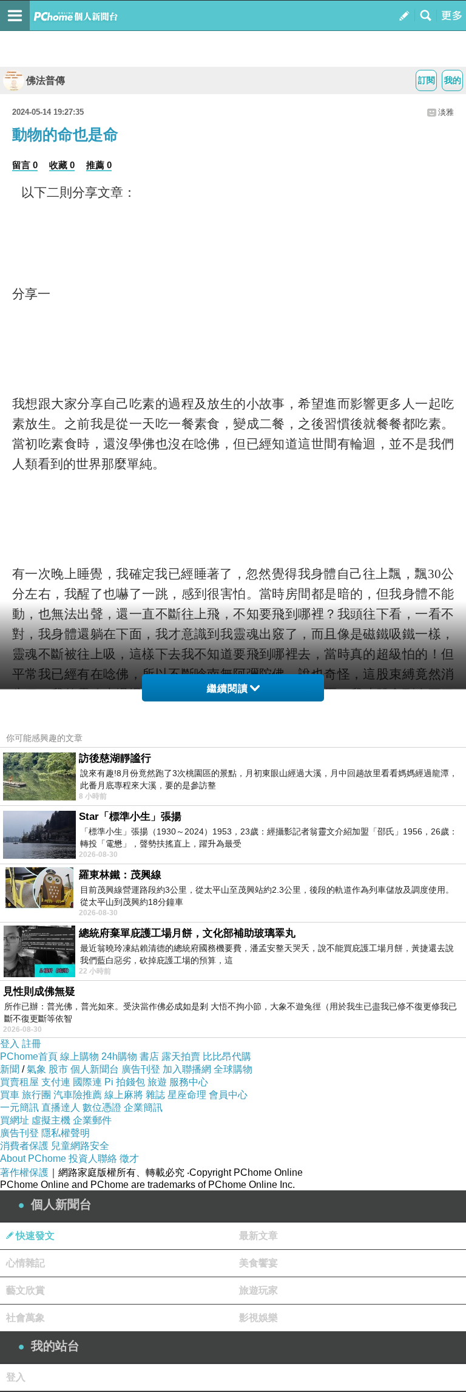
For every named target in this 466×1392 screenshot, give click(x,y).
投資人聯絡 (93, 1158)
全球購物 (233, 1069)
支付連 (55, 1082)
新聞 (9, 1069)
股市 (58, 1069)
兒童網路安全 (80, 1146)
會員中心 (228, 1095)
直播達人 (60, 1107)
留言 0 (25, 165)
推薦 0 (99, 165)
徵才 (129, 1158)
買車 (9, 1095)
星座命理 (186, 1095)
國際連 (87, 1082)
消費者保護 (24, 1146)
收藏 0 (62, 165)
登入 (9, 1044)
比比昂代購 (227, 1056)
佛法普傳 (45, 80)
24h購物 (119, 1056)
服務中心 (188, 1082)
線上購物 (79, 1056)
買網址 (14, 1120)
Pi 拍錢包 (124, 1082)
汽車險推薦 (77, 1095)
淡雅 (446, 112)
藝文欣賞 (25, 1290)
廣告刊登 (140, 1069)
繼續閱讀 (227, 688)
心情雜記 (25, 1263)
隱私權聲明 (65, 1133)
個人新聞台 (94, 1069)
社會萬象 (25, 1317)
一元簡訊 (19, 1107)
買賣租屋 (19, 1082)
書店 (149, 1056)
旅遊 (157, 1082)
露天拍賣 (180, 1056)
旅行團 (36, 1095)
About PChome (33, 1158)
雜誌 (155, 1095)
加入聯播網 (187, 1069)
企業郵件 (92, 1120)
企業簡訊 (143, 1107)
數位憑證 (102, 1107)
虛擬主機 (51, 1120)
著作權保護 (24, 1172)
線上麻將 (123, 1095)
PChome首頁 (29, 1056)
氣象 (36, 1069)
